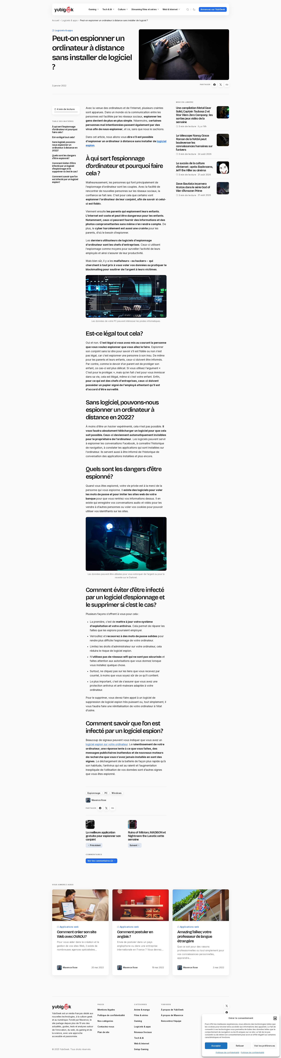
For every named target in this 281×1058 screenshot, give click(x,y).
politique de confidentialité (136, 565)
